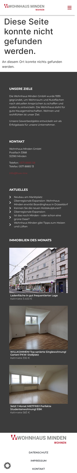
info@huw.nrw (18, 173)
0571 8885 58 (27, 162)
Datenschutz (38, 452)
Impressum (38, 460)
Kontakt (38, 468)
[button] (70, 8)
